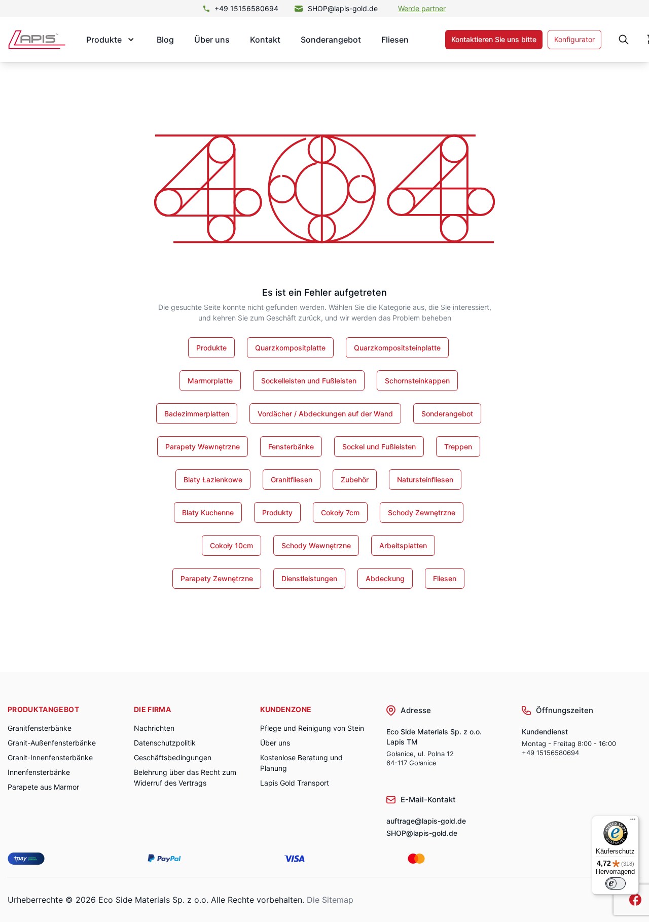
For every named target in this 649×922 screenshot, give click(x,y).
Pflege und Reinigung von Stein (312, 728)
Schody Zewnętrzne (421, 512)
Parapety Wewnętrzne (202, 446)
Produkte (211, 347)
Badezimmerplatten (196, 413)
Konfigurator (574, 39)
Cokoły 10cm (231, 545)
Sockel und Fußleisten (379, 446)
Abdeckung (385, 578)
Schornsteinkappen (417, 380)
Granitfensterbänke (39, 728)
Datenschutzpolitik (165, 742)
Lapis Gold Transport (294, 782)
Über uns (212, 39)
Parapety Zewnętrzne (217, 578)
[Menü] (633, 821)
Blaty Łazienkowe (213, 479)
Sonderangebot (331, 39)
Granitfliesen (291, 479)
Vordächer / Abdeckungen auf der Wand (325, 413)
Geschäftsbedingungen (172, 757)
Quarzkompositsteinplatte (397, 347)
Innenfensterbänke (39, 772)
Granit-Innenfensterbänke (50, 757)
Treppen (458, 446)
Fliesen (395, 39)
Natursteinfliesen (425, 479)
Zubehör (355, 479)
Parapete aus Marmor (43, 787)
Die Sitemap (330, 900)
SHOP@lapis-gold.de (343, 8)
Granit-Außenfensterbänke (52, 742)
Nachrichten (154, 728)
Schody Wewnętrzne (316, 545)
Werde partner (422, 8)
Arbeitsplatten (403, 545)
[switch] (615, 883)
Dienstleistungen (309, 578)
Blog (165, 39)
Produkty (277, 512)
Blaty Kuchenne (208, 512)
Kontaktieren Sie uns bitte (493, 39)
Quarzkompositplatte (290, 347)
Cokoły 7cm (340, 512)
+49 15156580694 (246, 8)
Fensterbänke (291, 446)
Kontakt (265, 39)
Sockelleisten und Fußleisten (308, 380)
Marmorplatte (210, 380)
